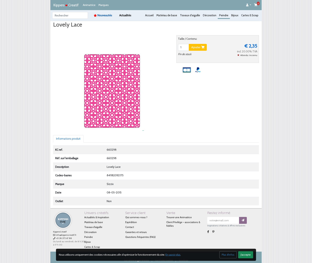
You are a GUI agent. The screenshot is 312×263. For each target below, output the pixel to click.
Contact (129, 227)
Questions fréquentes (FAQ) (140, 237)
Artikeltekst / (109, 31)
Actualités (125, 15)
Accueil (149, 15)
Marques (103, 5)
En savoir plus (172, 254)
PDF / (93, 31)
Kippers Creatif (66, 5)
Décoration (209, 15)
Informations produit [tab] (68, 138)
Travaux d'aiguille (190, 15)
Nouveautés (105, 15)
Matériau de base (166, 15)
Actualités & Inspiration (96, 217)
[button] (249, 5)
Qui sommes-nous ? (136, 217)
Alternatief (128, 31)
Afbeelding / (64, 31)
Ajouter (196, 47)
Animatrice (89, 5)
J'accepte (246, 254)
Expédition (131, 222)
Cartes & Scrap (249, 15)
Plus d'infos (228, 254)
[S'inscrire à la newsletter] (243, 220)
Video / (81, 31)
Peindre (223, 15)
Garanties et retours (136, 232)
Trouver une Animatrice (179, 217)
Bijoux (234, 15)
